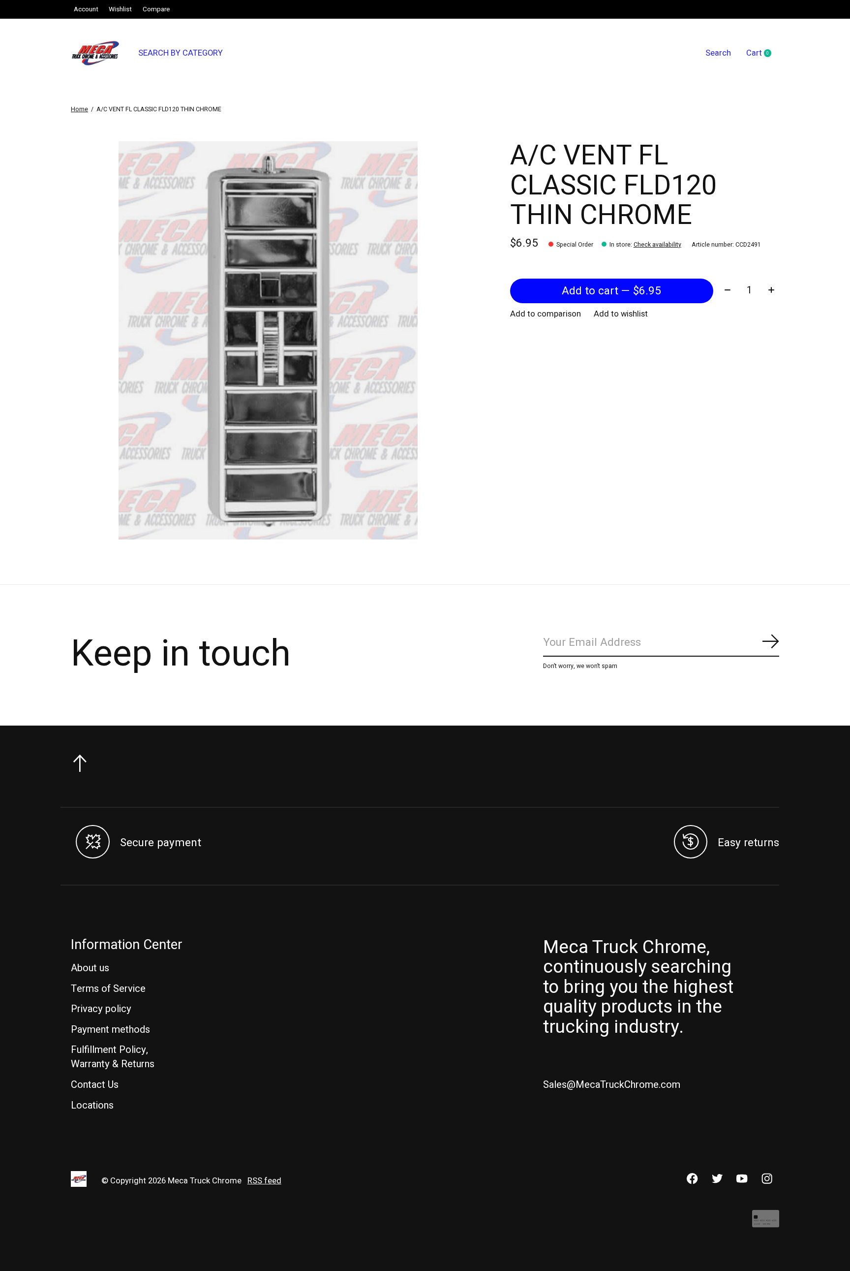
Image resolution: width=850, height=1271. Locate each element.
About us (90, 968)
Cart (762, 53)
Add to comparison (545, 314)
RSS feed (264, 1181)
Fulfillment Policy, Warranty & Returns (112, 1057)
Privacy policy (101, 1009)
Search (718, 53)
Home (79, 109)
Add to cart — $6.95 (611, 291)
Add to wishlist (621, 314)
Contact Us (95, 1085)
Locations (92, 1105)
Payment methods (110, 1029)
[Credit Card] (765, 1223)
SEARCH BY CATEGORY (180, 53)
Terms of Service (108, 989)
